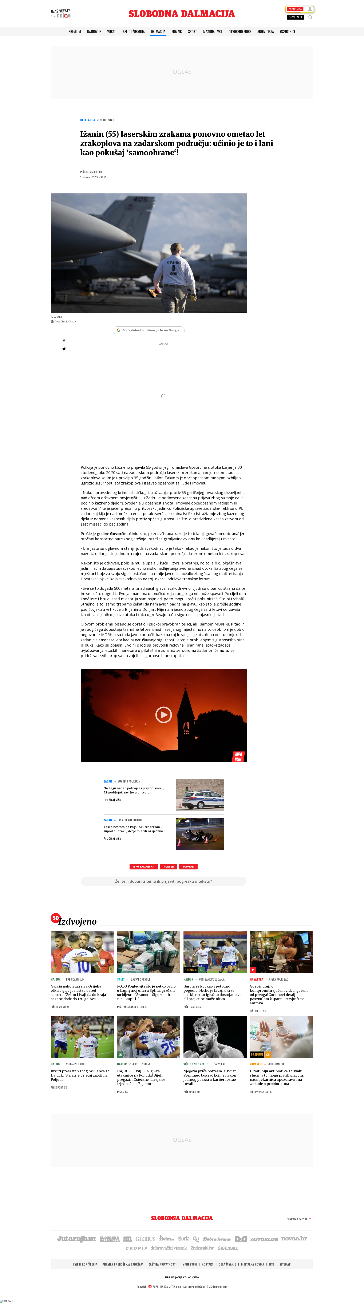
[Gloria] (183, 1238)
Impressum (189, 1264)
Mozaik (177, 31)
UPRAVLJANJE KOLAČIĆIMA (182, 1277)
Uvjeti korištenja (85, 1264)
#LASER (168, 866)
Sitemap (285, 1264)
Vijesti (111, 31)
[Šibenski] (228, 1248)
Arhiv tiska (265, 31)
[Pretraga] (310, 17)
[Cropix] (136, 1248)
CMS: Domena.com (217, 1286)
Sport (192, 31)
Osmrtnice (287, 31)
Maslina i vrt (212, 31)
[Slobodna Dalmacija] (182, 13)
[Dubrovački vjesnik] (168, 1248)
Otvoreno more (240, 31)
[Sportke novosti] (127, 1238)
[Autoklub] (264, 1238)
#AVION (188, 866)
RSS (271, 1264)
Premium (75, 31)
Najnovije (94, 31)
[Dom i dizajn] (241, 1238)
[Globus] (145, 1238)
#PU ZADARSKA (143, 866)
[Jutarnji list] (76, 1238)
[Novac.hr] (294, 1238)
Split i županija (134, 31)
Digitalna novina (252, 1264)
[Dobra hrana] (217, 1238)
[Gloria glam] (196, 1238)
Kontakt (208, 1264)
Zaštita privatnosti (163, 1264)
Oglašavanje (227, 1264)
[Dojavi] (61, 13)
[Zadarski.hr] (202, 1248)
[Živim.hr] (166, 1238)
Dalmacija (158, 31)
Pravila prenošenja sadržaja (122, 1264)
